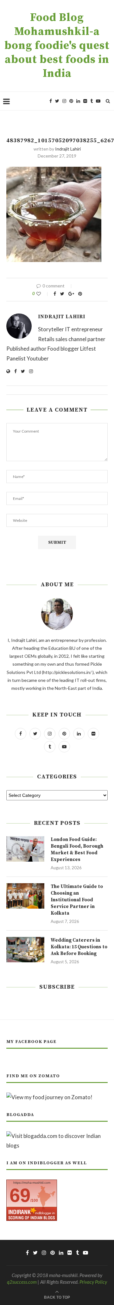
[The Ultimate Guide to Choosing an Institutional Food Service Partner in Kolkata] (25, 896)
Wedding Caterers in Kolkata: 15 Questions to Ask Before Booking (79, 947)
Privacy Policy (93, 1282)
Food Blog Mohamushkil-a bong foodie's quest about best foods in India (57, 46)
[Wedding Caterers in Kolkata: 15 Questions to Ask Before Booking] (25, 949)
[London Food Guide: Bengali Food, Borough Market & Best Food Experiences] (25, 849)
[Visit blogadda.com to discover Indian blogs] (57, 1136)
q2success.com (22, 1282)
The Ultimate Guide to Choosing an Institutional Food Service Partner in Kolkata (77, 900)
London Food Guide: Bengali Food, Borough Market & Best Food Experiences (77, 850)
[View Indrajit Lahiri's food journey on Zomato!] (49, 1097)
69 (20, 1195)
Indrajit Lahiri (68, 148)
